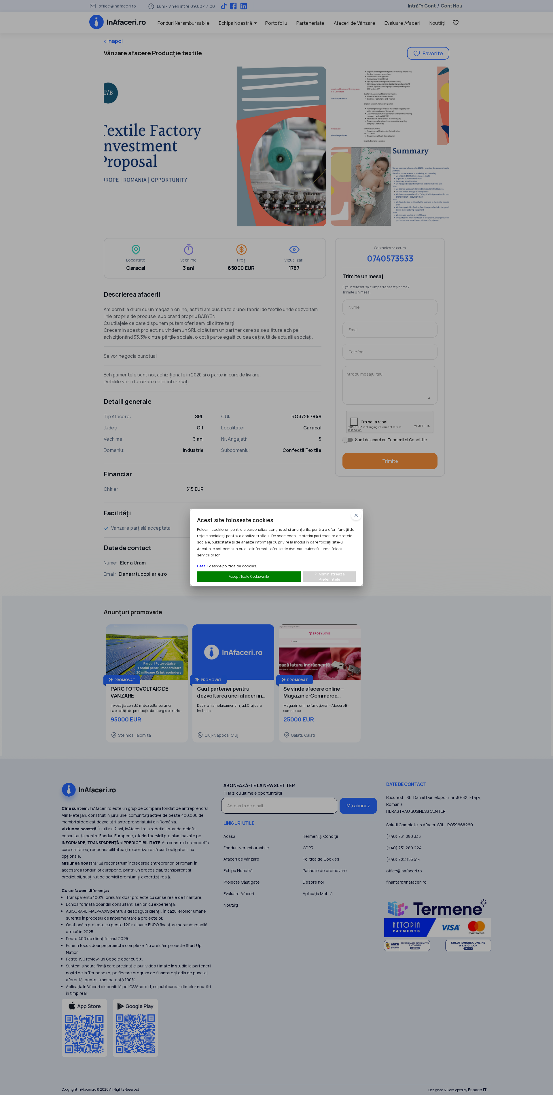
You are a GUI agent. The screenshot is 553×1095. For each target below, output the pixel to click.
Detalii (202, 566)
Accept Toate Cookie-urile (249, 576)
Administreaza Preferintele (329, 576)
